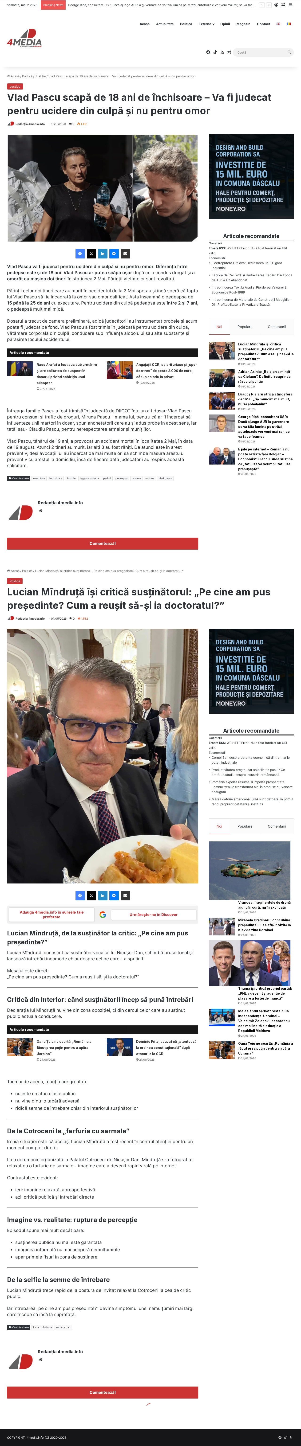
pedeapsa (121, 478)
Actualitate (165, 24)
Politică (186, 24)
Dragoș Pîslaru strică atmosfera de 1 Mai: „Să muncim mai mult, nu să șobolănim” (265, 399)
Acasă (145, 24)
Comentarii (277, 326)
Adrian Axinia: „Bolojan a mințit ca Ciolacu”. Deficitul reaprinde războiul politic (264, 376)
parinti (107, 478)
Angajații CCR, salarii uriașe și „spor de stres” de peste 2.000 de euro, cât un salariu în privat (166, 371)
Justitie (71, 478)
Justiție (40, 76)
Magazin (243, 24)
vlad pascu (165, 478)
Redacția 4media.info (30, 124)
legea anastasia (89, 478)
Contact (263, 24)
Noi (219, 326)
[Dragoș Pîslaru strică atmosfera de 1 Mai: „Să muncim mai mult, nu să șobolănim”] (222, 401)
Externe (205, 24)
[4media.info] (24, 38)
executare (39, 478)
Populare (245, 326)
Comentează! (103, 543)
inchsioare (55, 478)
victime (149, 478)
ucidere (136, 478)
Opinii (225, 24)
